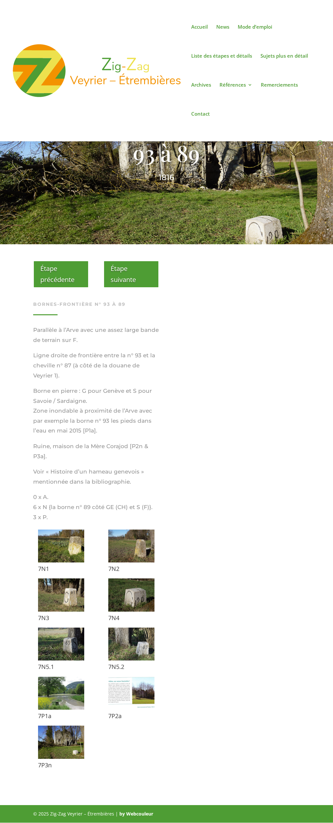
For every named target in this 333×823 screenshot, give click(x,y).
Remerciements (279, 85)
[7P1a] (61, 708)
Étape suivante (123, 274)
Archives (201, 85)
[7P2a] (131, 708)
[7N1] (61, 561)
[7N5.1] (61, 659)
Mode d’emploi (255, 27)
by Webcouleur (136, 814)
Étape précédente (57, 274)
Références (233, 85)
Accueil (199, 27)
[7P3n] (61, 757)
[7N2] (131, 561)
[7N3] (61, 610)
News (222, 27)
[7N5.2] (131, 659)
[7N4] (131, 610)
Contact (200, 114)
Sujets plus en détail (284, 56)
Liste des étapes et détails (221, 56)
